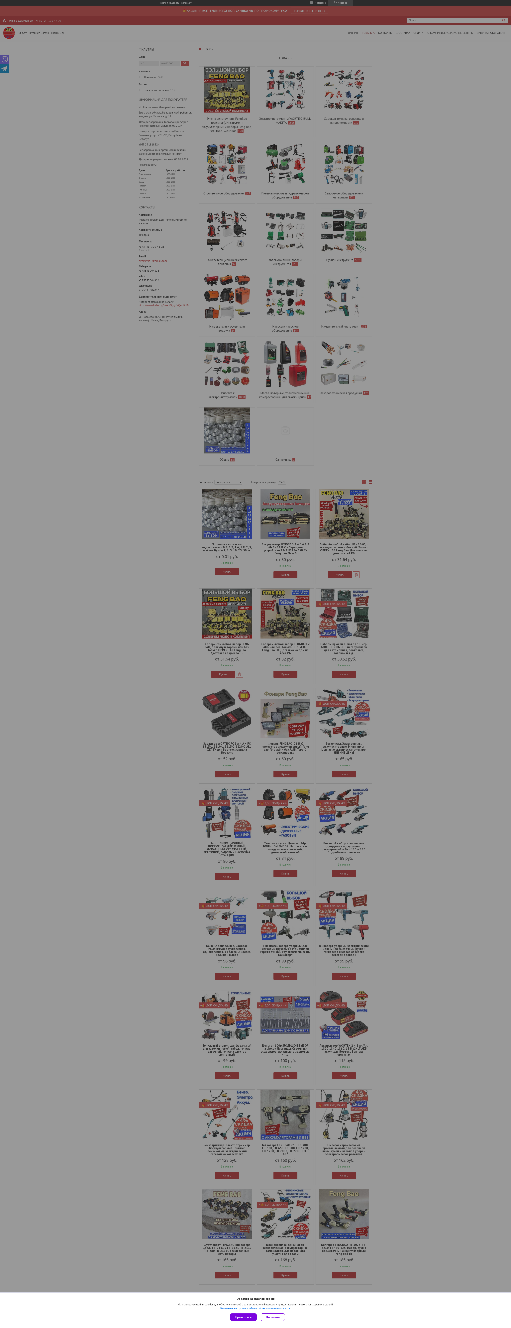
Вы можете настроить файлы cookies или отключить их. (254, 1308)
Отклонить (273, 1317)
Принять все (243, 1317)
